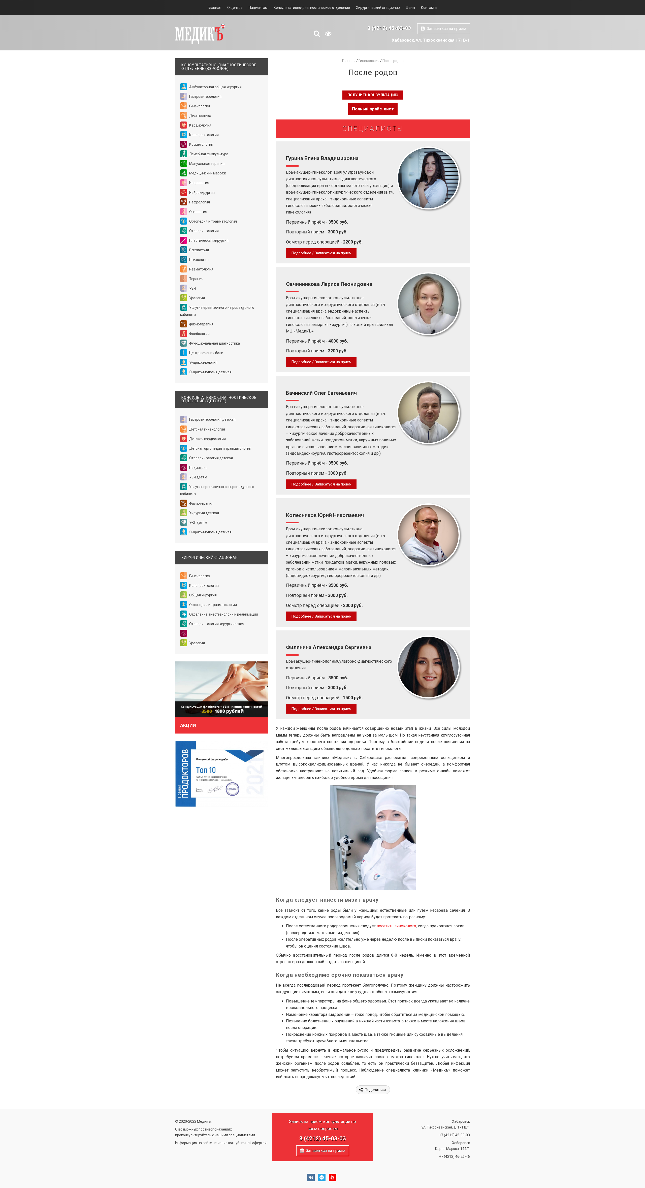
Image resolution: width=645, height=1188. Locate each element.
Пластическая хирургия (208, 240)
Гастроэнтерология (204, 97)
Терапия (195, 279)
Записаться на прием (445, 28)
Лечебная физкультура (208, 154)
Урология (196, 298)
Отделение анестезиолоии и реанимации (223, 614)
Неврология (198, 183)
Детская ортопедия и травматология (219, 448)
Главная (214, 8)
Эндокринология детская (210, 372)
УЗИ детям (197, 477)
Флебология (199, 334)
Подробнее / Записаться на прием (321, 253)
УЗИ (192, 288)
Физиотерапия (200, 324)
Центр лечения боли (205, 353)
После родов (393, 61)
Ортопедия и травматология (212, 221)
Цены (410, 8)
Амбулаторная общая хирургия (215, 87)
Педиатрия (198, 468)
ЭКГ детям (197, 523)
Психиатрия (198, 250)
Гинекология (199, 106)
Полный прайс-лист (373, 108)
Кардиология (199, 125)
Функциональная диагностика (214, 343)
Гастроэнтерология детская (212, 419)
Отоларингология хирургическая (216, 624)
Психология (198, 260)
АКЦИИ (188, 725)
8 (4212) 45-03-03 (389, 28)
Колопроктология (203, 135)
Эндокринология (202, 362)
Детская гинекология (206, 429)
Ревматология (200, 269)
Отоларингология (203, 231)
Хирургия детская (203, 513)
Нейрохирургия (201, 193)
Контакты (429, 8)
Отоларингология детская (210, 458)
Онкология (197, 212)
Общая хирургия (202, 595)
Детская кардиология (207, 439)
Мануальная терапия (206, 164)
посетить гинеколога (396, 926)
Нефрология (199, 202)
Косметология (200, 144)
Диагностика (199, 116)
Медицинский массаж (207, 173)
